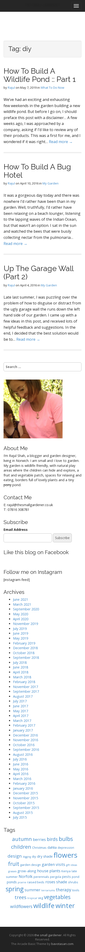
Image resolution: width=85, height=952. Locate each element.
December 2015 (25, 793)
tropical (32, 898)
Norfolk (26, 876)
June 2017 (20, 706)
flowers (65, 855)
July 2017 (20, 701)
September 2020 (26, 609)
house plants (48, 870)
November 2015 (25, 798)
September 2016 (26, 749)
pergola (55, 877)
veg (40, 898)
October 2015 (23, 803)
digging (27, 856)
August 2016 (23, 754)
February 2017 (24, 725)
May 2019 (20, 638)
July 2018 (20, 662)
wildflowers (21, 906)
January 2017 (23, 730)
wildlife (44, 905)
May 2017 (20, 711)
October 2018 (23, 653)
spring (15, 889)
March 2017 (22, 720)
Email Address (16, 529)
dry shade (45, 856)
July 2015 (20, 817)
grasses (12, 871)
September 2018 (26, 657)
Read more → (61, 141)
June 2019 (20, 633)
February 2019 (24, 643)
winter (65, 905)
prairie (22, 882)
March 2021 (22, 604)
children (21, 846)
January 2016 (23, 788)
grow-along (26, 870)
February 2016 (24, 783)
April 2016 (20, 774)
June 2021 (20, 599)
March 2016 (22, 778)
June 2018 (20, 667)
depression (66, 847)
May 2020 (20, 614)
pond (75, 877)
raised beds (35, 882)
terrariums (48, 890)
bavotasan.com (62, 944)
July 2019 (20, 628)
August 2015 (23, 812)
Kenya (66, 871)
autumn (22, 839)
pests (66, 876)
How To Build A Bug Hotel (37, 170)
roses (50, 881)
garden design (30, 865)
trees (20, 897)
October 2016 (23, 745)
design (15, 856)
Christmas (39, 847)
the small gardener (48, 935)
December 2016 (25, 735)
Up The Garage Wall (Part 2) (38, 272)
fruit (13, 864)
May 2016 (20, 769)
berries (39, 839)
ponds (12, 882)
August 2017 (23, 696)
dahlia (52, 847)
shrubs (73, 882)
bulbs (66, 839)
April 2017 (20, 715)
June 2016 (20, 764)
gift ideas (71, 865)
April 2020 (20, 619)
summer (32, 889)
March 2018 (22, 677)
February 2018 (24, 682)
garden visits (53, 864)
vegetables (57, 897)
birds (52, 839)
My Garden (50, 183)
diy (34, 856)
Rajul (11, 87)
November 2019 (25, 623)
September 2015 (26, 807)
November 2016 (25, 740)
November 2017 (25, 686)
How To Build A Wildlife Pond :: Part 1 (40, 75)
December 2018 (25, 648)
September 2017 (26, 691)
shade (61, 881)
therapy (63, 889)
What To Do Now (52, 87)
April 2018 (20, 672)
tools (75, 890)
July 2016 (20, 759)
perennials (41, 877)
